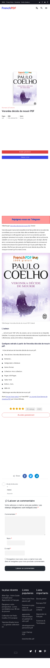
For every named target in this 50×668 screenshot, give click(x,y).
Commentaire (11, 514)
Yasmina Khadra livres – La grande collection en (10, 624)
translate (37, 8)
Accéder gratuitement (25, 152)
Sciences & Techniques (40, 622)
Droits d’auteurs (25, 2)
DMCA (3, 2)
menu (46, 8)
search (41, 8)
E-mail (8, 549)
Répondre (10, 494)
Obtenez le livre (25, 157)
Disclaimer (17, 2)
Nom (9, 539)
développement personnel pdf (28, 627)
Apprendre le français (41, 615)
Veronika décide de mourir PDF (20, 226)
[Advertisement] (25, 44)
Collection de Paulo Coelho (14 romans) (9, 617)
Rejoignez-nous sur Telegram (26, 219)
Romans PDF (41, 603)
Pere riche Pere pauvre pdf (28, 600)
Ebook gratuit (41, 599)
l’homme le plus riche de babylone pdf (28, 607)
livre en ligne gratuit (12, 397)
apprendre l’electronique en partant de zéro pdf (27, 618)
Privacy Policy (9, 2)
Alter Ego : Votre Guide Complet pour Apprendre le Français (11, 598)
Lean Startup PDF (27, 633)
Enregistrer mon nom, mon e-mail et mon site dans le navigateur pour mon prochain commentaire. (25, 560)
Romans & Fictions (8, 108)
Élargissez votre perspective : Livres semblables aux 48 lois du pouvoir (10, 608)
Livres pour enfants (40, 609)
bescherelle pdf (28, 639)
